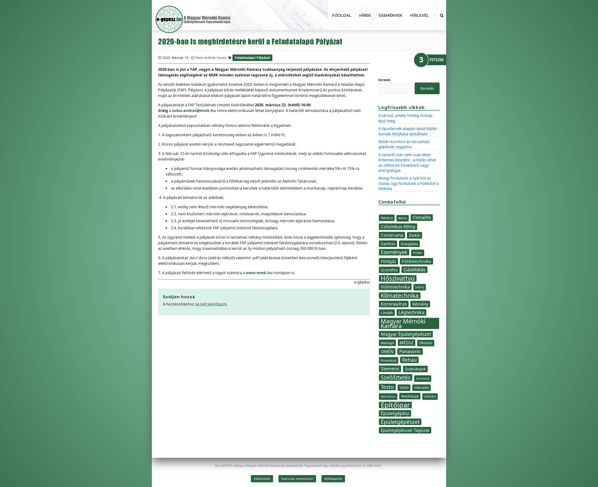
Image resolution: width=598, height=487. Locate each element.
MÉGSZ (406, 342)
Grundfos (389, 269)
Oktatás (425, 342)
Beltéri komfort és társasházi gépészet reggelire (404, 144)
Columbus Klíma (398, 226)
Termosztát (422, 378)
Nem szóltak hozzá (211, 57)
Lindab (387, 312)
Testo (387, 387)
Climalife (422, 217)
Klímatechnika (400, 295)
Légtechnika (411, 312)
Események (390, 15)
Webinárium (388, 396)
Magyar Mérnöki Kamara (403, 323)
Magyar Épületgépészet (406, 334)
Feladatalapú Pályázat (252, 57)
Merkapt (387, 342)
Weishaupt (410, 396)
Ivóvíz (419, 287)
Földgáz (388, 261)
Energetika (409, 243)
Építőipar (395, 405)
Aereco (387, 217)
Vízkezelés (421, 388)
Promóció (388, 360)
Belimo (402, 218)
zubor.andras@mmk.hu (194, 110)
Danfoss (388, 243)
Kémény (420, 304)
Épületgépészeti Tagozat (405, 430)
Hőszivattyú (398, 278)
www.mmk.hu (259, 272)
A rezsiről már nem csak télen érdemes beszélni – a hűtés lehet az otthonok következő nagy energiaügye (407, 162)
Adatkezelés (262, 478)
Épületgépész (395, 413)
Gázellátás (414, 269)
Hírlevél (419, 15)
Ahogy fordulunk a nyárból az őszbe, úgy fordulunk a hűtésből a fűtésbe (408, 183)
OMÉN (387, 351)
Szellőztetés (395, 377)
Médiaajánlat (333, 478)
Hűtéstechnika (395, 287)
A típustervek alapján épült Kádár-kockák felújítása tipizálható (408, 131)
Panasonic (410, 351)
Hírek (365, 15)
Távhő (404, 387)
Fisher (417, 253)
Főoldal (341, 15)
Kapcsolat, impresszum (297, 478)
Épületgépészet (400, 422)
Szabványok (415, 369)
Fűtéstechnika (416, 261)
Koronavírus (394, 304)
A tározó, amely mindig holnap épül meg (405, 118)
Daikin (414, 235)
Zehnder (430, 396)
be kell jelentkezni (211, 304)
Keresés (384, 80)
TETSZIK (436, 59)
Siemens (390, 368)
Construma (392, 235)
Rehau (409, 360)
